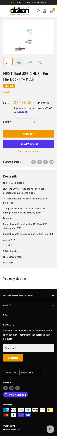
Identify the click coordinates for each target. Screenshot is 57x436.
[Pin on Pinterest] (39, 162)
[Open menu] (4, 11)
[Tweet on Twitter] (45, 162)
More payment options (28, 151)
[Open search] (38, 11)
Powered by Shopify (11, 429)
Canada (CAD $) (27, 373)
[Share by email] (51, 162)
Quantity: (7, 122)
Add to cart (28, 133)
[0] (51, 11)
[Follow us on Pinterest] (17, 388)
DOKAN (6, 92)
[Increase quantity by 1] (34, 122)
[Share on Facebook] (33, 162)
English (8, 373)
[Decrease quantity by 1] (17, 122)
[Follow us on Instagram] (11, 388)
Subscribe (13, 357)
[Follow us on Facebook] (5, 388)
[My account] (44, 11)
